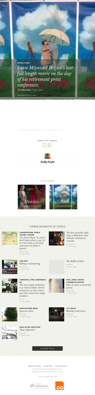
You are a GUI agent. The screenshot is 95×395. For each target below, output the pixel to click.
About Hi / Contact (34, 366)
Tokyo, (37, 89)
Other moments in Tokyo (47, 226)
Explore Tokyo (47, 348)
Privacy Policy (48, 366)
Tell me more (47, 108)
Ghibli (27, 63)
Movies (20, 63)
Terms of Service (61, 366)
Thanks (68, 130)
